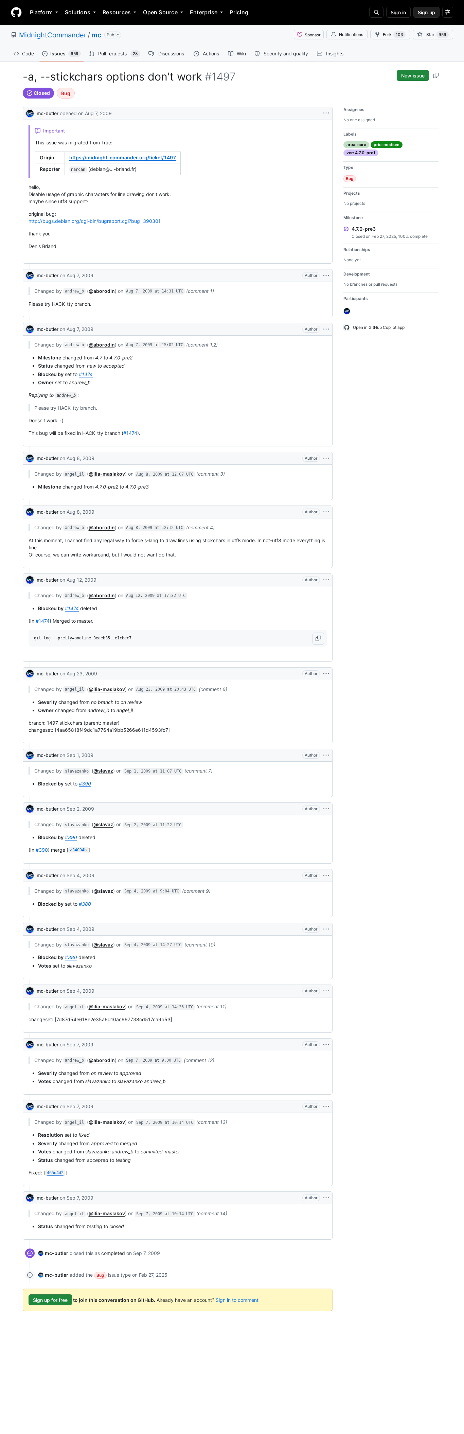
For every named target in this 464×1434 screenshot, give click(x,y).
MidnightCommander (52, 35)
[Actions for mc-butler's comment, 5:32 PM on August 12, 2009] (326, 580)
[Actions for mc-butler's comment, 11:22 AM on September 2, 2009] (326, 809)
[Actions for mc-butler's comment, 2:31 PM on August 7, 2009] (326, 275)
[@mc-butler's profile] (30, 113)
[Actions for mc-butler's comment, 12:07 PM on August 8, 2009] (326, 458)
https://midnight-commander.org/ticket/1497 (122, 157)
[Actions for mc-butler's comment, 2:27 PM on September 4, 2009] (326, 929)
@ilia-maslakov (107, 474)
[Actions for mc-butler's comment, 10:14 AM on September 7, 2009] (326, 1106)
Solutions (77, 12)
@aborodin (102, 291)
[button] (318, 639)
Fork (393, 34)
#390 (85, 783)
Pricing (239, 12)
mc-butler (47, 113)
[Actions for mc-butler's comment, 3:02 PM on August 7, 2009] (326, 329)
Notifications (351, 34)
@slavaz (103, 771)
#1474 (86, 374)
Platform (41, 12)
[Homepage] (16, 12)
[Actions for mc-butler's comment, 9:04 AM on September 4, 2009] (326, 875)
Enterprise (203, 12)
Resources (117, 12)
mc (96, 35)
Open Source (160, 12)
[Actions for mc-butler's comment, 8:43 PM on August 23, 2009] (326, 673)
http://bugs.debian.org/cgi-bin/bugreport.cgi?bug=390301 (95, 221)
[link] (53, 1253)
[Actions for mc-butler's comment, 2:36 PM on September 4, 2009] (326, 991)
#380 (85, 904)
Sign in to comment (237, 1300)
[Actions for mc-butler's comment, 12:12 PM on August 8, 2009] (326, 512)
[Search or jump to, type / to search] (376, 12)
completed (113, 1253)
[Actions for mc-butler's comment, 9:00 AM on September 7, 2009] (326, 1044)
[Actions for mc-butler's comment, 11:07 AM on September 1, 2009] (326, 755)
